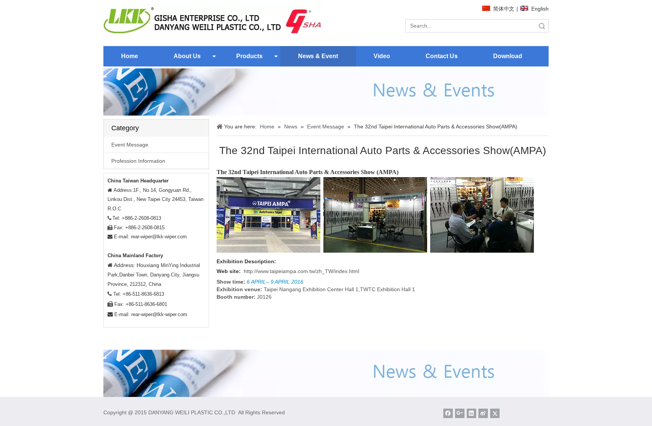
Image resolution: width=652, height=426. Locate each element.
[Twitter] (495, 413)
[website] (213, 22)
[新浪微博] (483, 413)
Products (249, 56)
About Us (187, 56)
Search (541, 26)
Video (382, 56)
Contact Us (442, 56)
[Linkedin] (471, 413)
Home (129, 56)
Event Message (129, 145)
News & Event (318, 56)
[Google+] (459, 413)
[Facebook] (448, 413)
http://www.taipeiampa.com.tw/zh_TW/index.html (301, 271)
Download (507, 56)
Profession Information (138, 161)
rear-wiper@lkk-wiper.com (159, 236)
